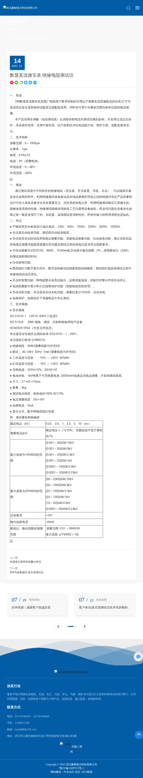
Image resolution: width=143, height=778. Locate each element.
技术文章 (16, 34)
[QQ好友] (26, 82)
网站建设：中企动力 (63, 772)
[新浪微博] (12, 82)
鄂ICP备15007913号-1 (71, 768)
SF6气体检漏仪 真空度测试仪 (27, 572)
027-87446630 (22, 716)
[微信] (16, 82)
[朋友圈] (21, 82)
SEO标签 (87, 772)
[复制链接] (35, 82)
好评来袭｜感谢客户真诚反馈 (29, 607)
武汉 (77, 772)
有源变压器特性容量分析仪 (25, 561)
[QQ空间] (30, 82)
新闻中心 (16, 29)
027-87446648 (41, 716)
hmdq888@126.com (25, 729)
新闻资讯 (17, 20)
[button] (58, 626)
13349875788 (22, 723)
